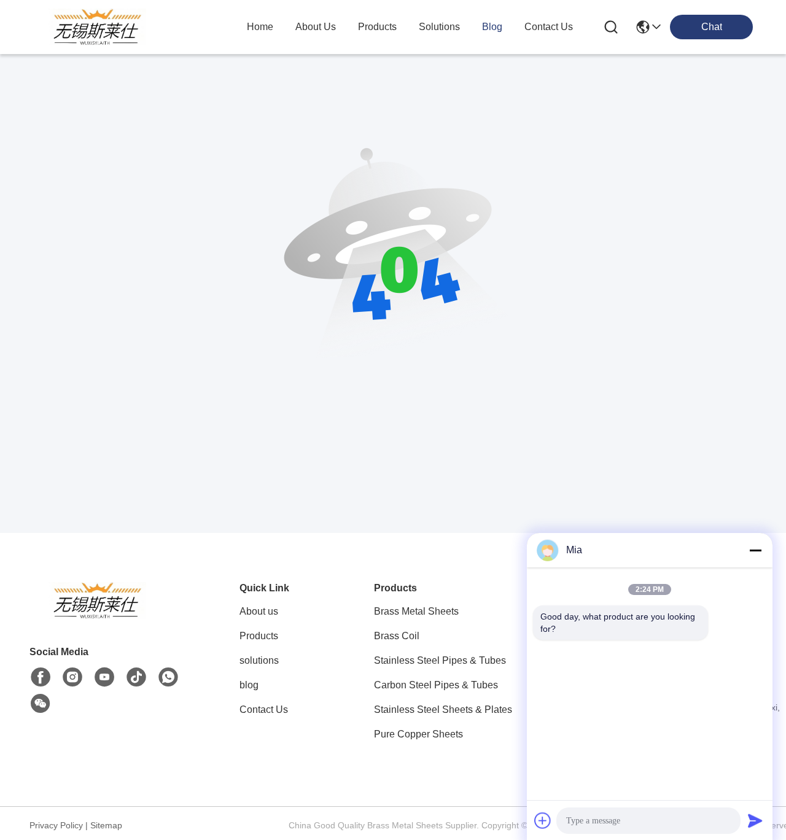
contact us (548, 26)
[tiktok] (136, 677)
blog (492, 26)
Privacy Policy (56, 825)
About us (258, 611)
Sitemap (106, 825)
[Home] (97, 615)
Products (258, 636)
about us (315, 26)
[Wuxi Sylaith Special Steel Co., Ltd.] (97, 27)
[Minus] (755, 550)
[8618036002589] (168, 677)
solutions (439, 26)
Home (260, 26)
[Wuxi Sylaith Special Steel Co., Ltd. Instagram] (72, 677)
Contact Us (263, 709)
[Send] (755, 820)
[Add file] (542, 820)
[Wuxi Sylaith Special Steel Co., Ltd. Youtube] (104, 677)
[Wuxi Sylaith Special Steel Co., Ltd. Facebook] (40, 677)
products (377, 26)
